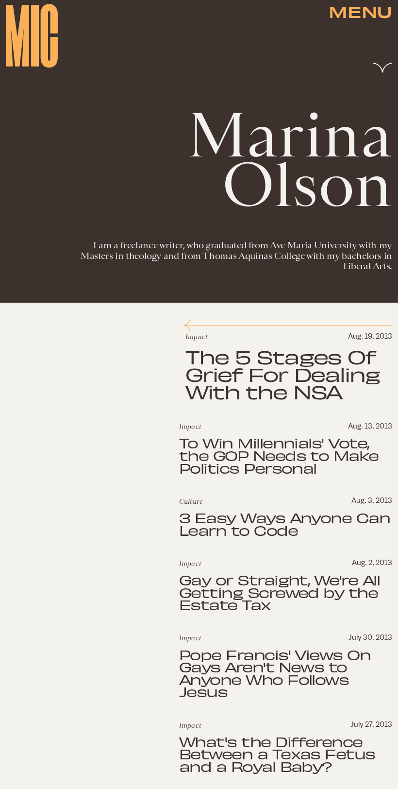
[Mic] (32, 36)
